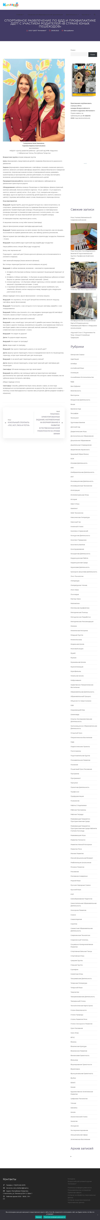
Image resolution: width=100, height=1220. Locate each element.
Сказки (73, 915)
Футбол (73, 1078)
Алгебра (74, 364)
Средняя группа (77, 960)
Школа (73, 1112)
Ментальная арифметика (80, 608)
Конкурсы (71, 1179)
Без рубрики (69, 30)
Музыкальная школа (78, 662)
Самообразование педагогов (81, 899)
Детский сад (75, 427)
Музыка (73, 658)
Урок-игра (75, 1033)
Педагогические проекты (80, 746)
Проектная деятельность (80, 787)
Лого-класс (75, 590)
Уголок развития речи (79, 1019)
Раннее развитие (77, 853)
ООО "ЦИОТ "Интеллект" (37, 30)
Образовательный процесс (81, 696)
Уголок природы (77, 1015)
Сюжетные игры (77, 974)
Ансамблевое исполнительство (82, 377)
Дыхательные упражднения (81, 445)
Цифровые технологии (79, 1099)
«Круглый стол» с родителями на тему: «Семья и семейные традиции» (83, 335)
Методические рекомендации (82, 621)
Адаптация (75, 359)
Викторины (75, 395)
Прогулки (74, 783)
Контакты (85, 15)
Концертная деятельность (80, 554)
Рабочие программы (78, 810)
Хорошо (38, 1217)
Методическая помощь (79, 612)
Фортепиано (75, 1069)
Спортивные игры (77, 956)
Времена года (76, 409)
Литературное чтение (79, 585)
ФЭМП (73, 1083)
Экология (74, 1121)
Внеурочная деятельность (80, 400)
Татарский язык (77, 988)
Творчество (75, 992)
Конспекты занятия (78, 545)
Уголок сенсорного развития (81, 1024)
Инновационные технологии (81, 486)
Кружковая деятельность (80, 567)
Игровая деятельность (79, 463)
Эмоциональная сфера (79, 1135)
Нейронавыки (76, 680)
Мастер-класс (76, 599)
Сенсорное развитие (78, 910)
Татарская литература (79, 983)
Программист (76, 778)
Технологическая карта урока (82, 1006)
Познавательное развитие (80, 760)
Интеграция (75, 490)
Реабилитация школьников (81, 862)
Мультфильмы (76, 671)
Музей (73, 653)
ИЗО (72, 468)
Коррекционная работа (79, 558)
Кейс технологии (77, 513)
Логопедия (75, 594)
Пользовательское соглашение (79, 1190)
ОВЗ (72, 705)
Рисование (75, 872)
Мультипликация (77, 667)
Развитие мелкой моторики (81, 844)
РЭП (72, 894)
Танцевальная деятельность (81, 978)
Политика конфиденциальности (80, 1188)
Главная (19, 15)
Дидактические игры (79, 431)
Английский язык (77, 368)
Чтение (73, 1103)
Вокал (73, 404)
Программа (75, 774)
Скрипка (74, 924)
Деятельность (71, 15)
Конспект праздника (78, 540)
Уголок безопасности (79, 1010)
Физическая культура (78, 1046)
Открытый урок (76, 733)
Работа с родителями (79, 805)
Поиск (73, 50)
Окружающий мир (78, 710)
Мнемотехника (76, 640)
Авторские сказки (77, 354)
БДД (72, 382)
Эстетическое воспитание (80, 1139)
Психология (75, 801)
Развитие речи (76, 849)
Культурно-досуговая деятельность (84, 572)
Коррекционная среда (79, 563)
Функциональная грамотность (82, 1073)
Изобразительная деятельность (82, 472)
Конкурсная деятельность (80, 535)
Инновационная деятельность (82, 481)
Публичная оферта (74, 1192)
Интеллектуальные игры (80, 495)
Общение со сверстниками (81, 701)
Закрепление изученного (80, 450)
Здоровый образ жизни (80, 454)
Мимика (74, 626)
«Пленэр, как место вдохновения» (83, 289)
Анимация (74, 373)
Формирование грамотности (81, 1064)
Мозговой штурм (77, 649)
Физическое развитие (79, 1051)
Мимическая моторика (79, 630)
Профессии (75, 792)
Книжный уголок (77, 526)
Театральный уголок (78, 1001)
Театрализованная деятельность (83, 997)
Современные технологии (80, 935)
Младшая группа (77, 635)
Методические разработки (81, 617)
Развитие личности (78, 840)
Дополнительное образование (82, 436)
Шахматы (74, 1108)
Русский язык (76, 890)
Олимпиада (75, 714)
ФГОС (73, 1037)
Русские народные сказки (81, 885)
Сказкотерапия (76, 919)
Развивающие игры (78, 835)
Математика (75, 603)
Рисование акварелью (79, 876)
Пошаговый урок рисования (81, 769)
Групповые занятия (78, 422)
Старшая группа (77, 965)
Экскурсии (75, 1126)
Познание (74, 765)
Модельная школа (77, 644)
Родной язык (76, 881)
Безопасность (76, 391)
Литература (75, 581)
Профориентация (77, 796)
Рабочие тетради (77, 814)
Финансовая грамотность (80, 1055)
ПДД (72, 742)
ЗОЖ (72, 459)
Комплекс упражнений (79, 531)
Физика (73, 1042)
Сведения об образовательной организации (45, 15)
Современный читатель (79, 940)
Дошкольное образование (81, 440)
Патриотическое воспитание (81, 737)
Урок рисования (77, 1028)
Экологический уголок (79, 1117)
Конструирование (77, 549)
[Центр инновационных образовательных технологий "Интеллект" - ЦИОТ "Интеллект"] (11, 5)
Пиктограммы (76, 751)
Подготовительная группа (80, 756)
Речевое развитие (77, 867)
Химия (73, 1087)
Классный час (76, 522)
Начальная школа (77, 676)
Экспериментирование (79, 1130)
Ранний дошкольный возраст (82, 858)
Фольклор (74, 1060)
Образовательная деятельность (82, 692)
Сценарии (74, 969)
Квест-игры (75, 504)
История (74, 499)
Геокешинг (75, 418)
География (74, 413)
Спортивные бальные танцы (81, 951)
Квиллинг (74, 508)
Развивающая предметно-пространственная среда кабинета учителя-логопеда (84, 828)
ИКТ (72, 477)
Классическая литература (80, 517)
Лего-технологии (77, 576)
